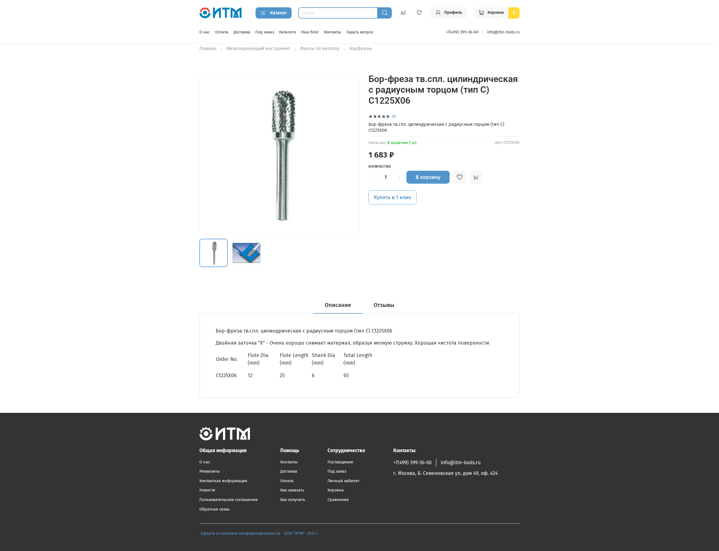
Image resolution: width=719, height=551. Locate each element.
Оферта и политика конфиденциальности (241, 533)
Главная (207, 48)
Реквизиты (209, 471)
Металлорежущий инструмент (258, 48)
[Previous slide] (208, 154)
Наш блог (310, 32)
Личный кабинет (343, 481)
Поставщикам (340, 462)
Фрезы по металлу (319, 48)
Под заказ (264, 32)
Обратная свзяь (214, 509)
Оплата (221, 32)
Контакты (332, 32)
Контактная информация (223, 481)
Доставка (241, 32)
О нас (204, 32)
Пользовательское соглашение (228, 499)
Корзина (335, 490)
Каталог (278, 12)
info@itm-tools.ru (503, 32)
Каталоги (287, 32)
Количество (379, 166)
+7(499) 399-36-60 (462, 32)
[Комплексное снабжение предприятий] (282, 533)
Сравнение (338, 499)
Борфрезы (360, 48)
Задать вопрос (360, 32)
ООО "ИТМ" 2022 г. (302, 533)
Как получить (292, 499)
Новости (207, 490)
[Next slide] (350, 154)
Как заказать (292, 490)
